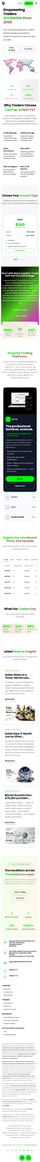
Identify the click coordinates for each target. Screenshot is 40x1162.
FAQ (5, 1032)
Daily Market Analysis (11, 1017)
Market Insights (9, 1023)
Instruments (8, 1003)
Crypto (18, 560)
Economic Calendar (11, 1020)
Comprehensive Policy (12, 1135)
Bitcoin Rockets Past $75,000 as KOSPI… (18, 796)
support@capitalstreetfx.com (20, 962)
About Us (7, 989)
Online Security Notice (15, 1126)
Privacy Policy (27, 1126)
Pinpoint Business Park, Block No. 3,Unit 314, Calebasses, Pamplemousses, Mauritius (22, 943)
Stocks (26, 560)
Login (20, 3)
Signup (19, 479)
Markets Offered (10, 1009)
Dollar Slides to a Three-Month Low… (17, 676)
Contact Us (8, 992)
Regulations (8, 995)
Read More (10, 699)
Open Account (20, 250)
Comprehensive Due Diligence (28, 1133)
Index (12, 560)
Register (29, 3)
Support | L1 (13, 970)
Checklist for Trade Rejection (10, 1133)
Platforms (7, 1006)
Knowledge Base (10, 1035)
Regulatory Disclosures (13, 1128)
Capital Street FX (18, 1145)
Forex (6, 560)
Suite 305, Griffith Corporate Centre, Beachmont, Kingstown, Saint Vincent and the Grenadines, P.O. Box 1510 (23, 953)
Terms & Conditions (27, 1128)
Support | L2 (13, 976)
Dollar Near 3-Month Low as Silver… (18, 735)
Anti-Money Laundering (27, 1135)
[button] (28, 1157)
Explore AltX (20, 486)
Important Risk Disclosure (16, 1130)
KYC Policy (28, 1130)
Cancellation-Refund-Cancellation (20, 1137)
